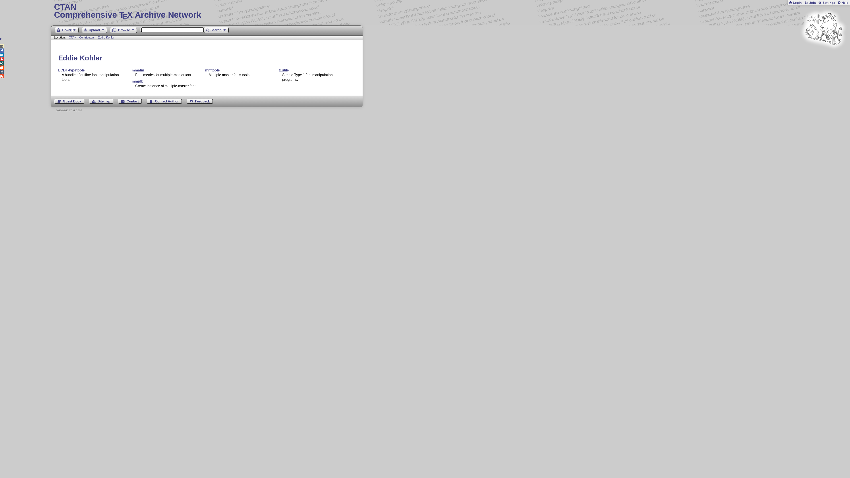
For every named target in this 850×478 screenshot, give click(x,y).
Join (812, 2)
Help (845, 2)
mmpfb (137, 81)
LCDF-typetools (71, 70)
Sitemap (104, 101)
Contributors (87, 37)
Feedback (202, 101)
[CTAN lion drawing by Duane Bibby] (823, 54)
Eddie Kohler (106, 37)
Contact (133, 101)
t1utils (284, 70)
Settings (829, 2)
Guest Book (72, 101)
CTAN (72, 37)
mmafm (138, 70)
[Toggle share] (1, 39)
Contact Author (167, 101)
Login (797, 2)
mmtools (212, 70)
